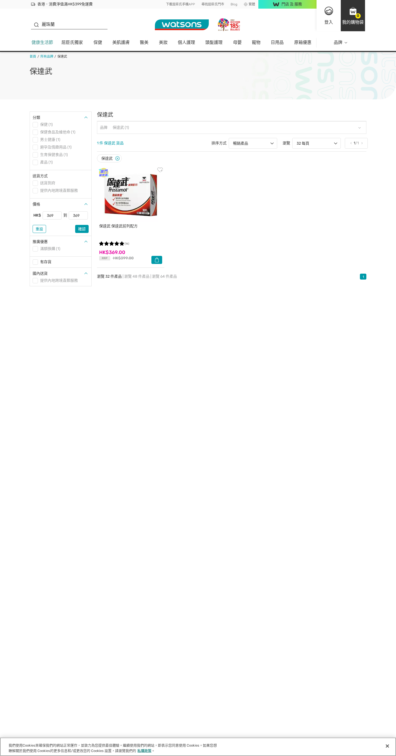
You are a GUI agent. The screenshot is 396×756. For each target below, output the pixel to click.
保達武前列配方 (118, 226)
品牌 (338, 42)
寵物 (256, 42)
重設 (39, 229)
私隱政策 (144, 750)
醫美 (144, 42)
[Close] (117, 158)
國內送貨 (40, 273)
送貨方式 (40, 176)
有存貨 (45, 262)
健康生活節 (42, 42)
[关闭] (387, 746)
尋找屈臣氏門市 (213, 4)
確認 (82, 229)
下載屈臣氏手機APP (180, 4)
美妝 (163, 42)
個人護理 (186, 42)
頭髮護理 (214, 42)
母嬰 (237, 42)
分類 (36, 117)
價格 (36, 204)
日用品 (277, 42)
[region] (198, 746)
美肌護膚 (121, 42)
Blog (234, 4)
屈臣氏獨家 (72, 42)
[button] (353, 15)
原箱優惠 (302, 42)
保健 (97, 42)
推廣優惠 (40, 241)
